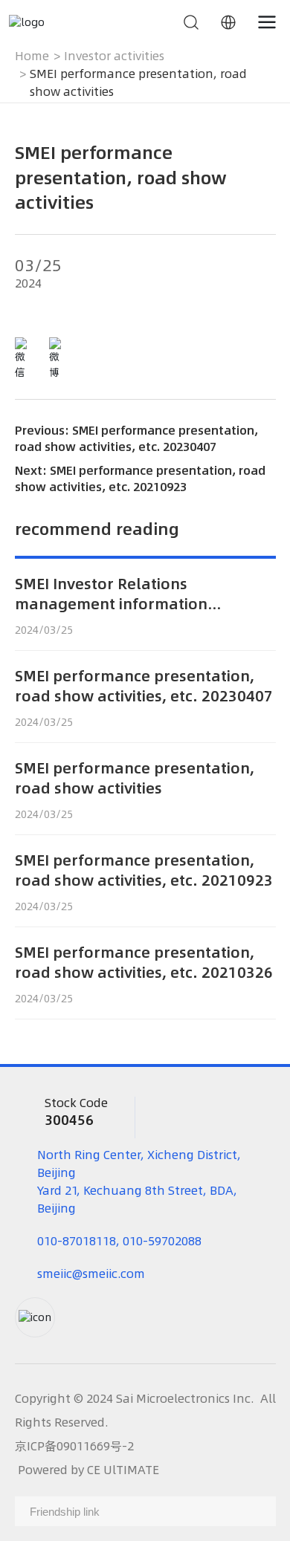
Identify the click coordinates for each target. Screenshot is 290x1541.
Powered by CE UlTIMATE (88, 1469)
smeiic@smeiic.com (91, 1273)
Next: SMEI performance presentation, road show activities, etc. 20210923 (140, 478)
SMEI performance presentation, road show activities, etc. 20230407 (144, 686)
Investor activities (114, 56)
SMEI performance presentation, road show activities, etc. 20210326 (144, 962)
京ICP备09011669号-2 (74, 1446)
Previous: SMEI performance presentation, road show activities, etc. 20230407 (136, 438)
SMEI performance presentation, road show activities (134, 778)
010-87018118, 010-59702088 (119, 1241)
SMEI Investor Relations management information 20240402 (111, 604)
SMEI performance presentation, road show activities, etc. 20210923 (144, 870)
